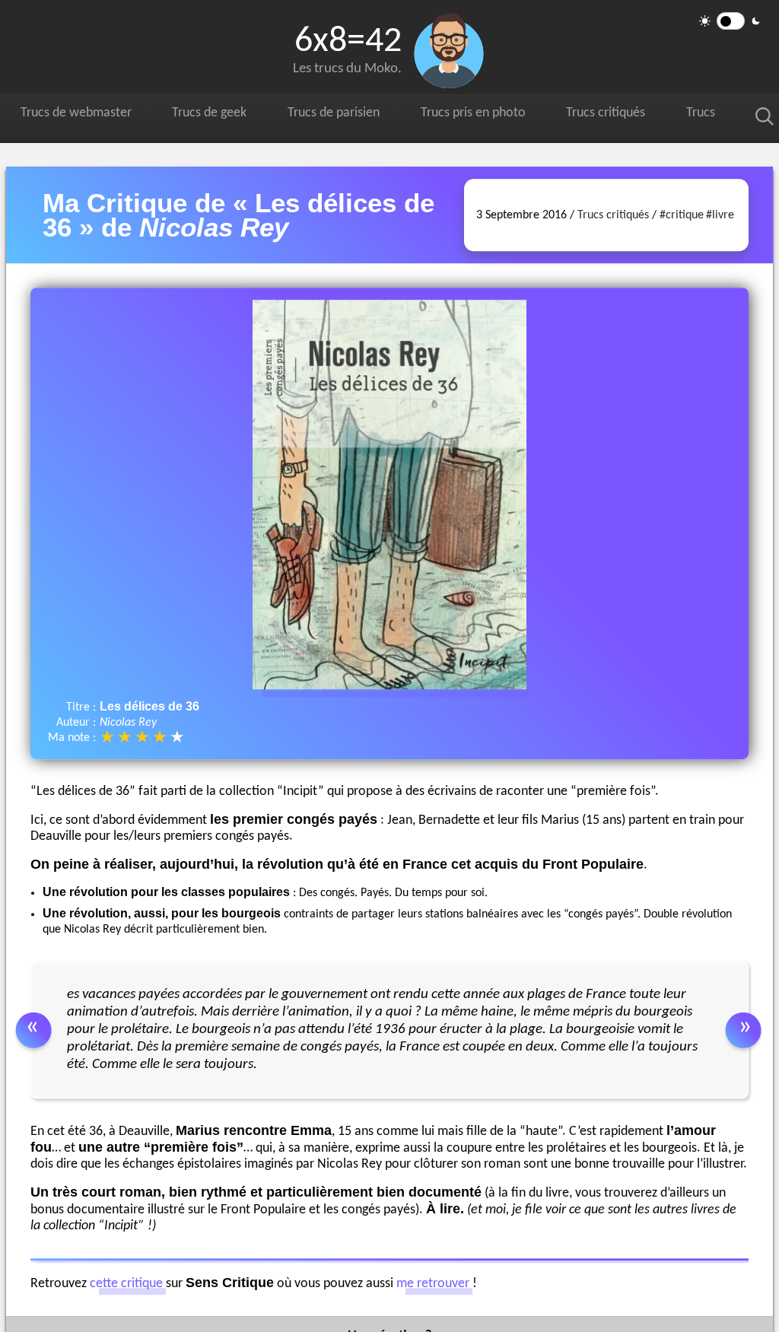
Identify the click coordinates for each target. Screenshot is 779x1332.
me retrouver (432, 1284)
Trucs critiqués (680, 115)
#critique (682, 215)
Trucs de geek (235, 115)
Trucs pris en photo (531, 115)
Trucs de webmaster (85, 115)
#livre (720, 215)
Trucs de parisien (374, 115)
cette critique (126, 1284)
